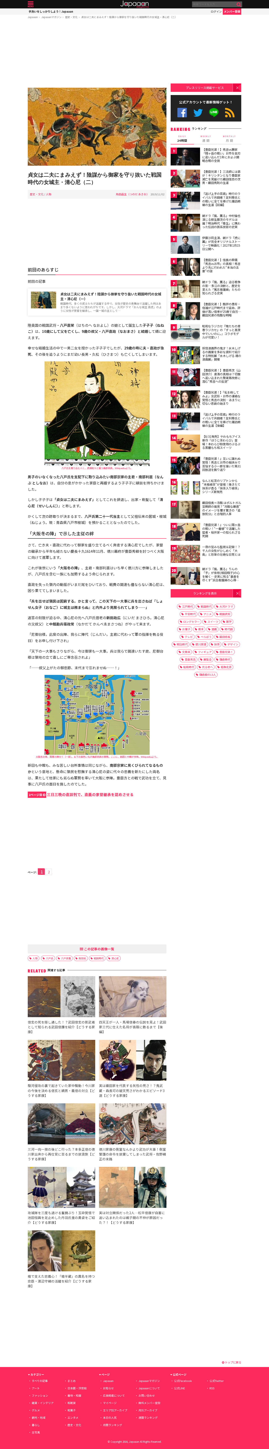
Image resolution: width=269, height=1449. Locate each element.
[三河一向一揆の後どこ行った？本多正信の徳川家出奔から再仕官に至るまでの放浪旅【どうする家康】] (61, 1124)
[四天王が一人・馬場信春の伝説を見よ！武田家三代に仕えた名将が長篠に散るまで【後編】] (132, 997)
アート (36, 1388)
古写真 (36, 1432)
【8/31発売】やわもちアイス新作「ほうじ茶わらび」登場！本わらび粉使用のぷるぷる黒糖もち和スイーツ (221, 442)
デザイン (232, 644)
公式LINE (214, 112)
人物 (48, 194)
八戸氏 (49, 958)
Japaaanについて (149, 1388)
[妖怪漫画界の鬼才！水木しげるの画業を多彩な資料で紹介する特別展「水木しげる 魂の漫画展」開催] (185, 355)
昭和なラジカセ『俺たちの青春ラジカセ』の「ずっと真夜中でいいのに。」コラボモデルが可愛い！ (221, 332)
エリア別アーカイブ (115, 1410)
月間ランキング (112, 1425)
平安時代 (190, 614)
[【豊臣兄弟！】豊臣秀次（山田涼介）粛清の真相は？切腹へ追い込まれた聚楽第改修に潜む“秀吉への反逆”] (185, 377)
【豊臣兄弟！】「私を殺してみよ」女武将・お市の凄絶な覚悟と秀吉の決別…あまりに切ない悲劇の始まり (221, 398)
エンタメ (72, 1418)
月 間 (229, 139)
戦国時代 (99, 958)
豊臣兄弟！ (226, 652)
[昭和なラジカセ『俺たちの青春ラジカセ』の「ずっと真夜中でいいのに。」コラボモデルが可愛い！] (185, 333)
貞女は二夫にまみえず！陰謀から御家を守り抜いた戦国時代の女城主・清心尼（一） (110, 296)
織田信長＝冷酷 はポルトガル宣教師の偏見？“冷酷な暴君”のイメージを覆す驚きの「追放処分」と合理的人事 (221, 508)
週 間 (205, 139)
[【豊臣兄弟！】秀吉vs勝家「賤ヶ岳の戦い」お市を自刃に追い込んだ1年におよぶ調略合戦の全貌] (185, 157)
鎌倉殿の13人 (207, 675)
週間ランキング (148, 1418)
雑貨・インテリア (43, 1403)
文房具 (186, 652)
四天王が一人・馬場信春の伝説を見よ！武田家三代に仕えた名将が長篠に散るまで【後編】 (132, 1027)
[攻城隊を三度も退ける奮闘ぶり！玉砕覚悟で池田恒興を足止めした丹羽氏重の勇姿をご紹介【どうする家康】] (61, 1188)
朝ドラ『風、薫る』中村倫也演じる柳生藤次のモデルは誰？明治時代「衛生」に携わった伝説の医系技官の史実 (221, 221)
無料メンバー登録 (149, 1403)
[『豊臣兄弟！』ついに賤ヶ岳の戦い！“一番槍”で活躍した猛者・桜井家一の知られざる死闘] (185, 532)
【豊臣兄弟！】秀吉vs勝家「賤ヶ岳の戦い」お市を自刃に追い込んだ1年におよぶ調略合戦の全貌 (221, 155)
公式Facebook (182, 112)
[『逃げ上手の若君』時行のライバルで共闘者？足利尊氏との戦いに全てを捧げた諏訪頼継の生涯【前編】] (185, 201)
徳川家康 (200, 644)
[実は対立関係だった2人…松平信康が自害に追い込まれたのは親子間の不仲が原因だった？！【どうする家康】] (132, 1188)
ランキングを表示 (205, 593)
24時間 (182, 139)
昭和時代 (188, 667)
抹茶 (217, 644)
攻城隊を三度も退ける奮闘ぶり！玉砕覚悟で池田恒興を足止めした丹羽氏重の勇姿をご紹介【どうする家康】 (61, 1217)
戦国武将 (224, 614)
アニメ (207, 614)
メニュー (30, 4)
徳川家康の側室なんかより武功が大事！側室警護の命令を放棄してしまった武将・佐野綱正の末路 (132, 1154)
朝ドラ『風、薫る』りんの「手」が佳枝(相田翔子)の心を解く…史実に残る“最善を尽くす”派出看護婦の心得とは (221, 576)
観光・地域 (38, 1418)
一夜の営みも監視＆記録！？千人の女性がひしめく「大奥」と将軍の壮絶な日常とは (221, 551)
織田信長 (224, 637)
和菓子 (71, 1410)
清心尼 (115, 958)
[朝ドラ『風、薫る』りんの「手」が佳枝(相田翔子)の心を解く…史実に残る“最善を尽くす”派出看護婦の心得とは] (185, 576)
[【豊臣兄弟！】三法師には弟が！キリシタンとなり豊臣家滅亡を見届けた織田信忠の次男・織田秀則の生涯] (185, 179)
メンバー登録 (232, 11)
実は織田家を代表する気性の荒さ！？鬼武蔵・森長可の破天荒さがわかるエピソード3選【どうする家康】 (132, 1090)
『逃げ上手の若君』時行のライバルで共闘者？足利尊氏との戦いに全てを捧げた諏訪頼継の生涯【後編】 (221, 420)
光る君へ (207, 667)
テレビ (189, 637)
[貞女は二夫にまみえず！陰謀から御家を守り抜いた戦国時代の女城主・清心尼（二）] (97, 127)
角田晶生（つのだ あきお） (132, 194)
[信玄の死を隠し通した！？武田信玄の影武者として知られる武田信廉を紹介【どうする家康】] (61, 997)
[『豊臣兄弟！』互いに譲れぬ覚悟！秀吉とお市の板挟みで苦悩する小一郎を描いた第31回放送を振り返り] (185, 466)
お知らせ (108, 1388)
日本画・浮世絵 (77, 1388)
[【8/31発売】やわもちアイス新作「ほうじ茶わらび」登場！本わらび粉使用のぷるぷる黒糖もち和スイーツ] (185, 444)
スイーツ (212, 622)
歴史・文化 (71, 17)
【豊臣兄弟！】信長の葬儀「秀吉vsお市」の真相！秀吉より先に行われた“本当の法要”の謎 (221, 265)
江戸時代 (187, 606)
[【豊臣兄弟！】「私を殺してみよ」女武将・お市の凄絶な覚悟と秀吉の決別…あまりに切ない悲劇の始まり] (185, 400)
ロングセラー (191, 622)
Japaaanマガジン (51, 17)
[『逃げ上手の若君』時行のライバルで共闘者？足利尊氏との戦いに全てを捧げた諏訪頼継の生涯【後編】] (185, 422)
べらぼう (206, 637)
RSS (229, 112)
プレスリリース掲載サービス (205, 87)
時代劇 (229, 629)
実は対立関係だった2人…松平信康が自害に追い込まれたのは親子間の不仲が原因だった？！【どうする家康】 (132, 1217)
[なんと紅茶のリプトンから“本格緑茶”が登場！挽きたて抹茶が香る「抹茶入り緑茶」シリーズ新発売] (185, 488)
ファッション (40, 1395)
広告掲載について (114, 1395)
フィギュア (205, 652)
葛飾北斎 (226, 667)
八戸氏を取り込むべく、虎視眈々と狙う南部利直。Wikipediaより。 (97, 468)
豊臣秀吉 (190, 659)
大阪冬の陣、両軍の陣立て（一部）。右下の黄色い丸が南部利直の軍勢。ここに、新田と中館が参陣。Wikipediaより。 (97, 756)
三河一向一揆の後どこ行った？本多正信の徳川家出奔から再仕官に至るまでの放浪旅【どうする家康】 (61, 1154)
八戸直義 (66, 958)
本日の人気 (110, 1418)
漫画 (214, 629)
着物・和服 (74, 1395)
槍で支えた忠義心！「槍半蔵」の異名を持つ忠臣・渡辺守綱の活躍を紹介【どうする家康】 (61, 1281)
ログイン (216, 11)
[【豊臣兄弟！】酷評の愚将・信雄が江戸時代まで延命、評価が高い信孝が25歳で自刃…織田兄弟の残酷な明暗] (185, 311)
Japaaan (134, 4)
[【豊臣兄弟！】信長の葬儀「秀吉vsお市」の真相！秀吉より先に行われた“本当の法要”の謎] (185, 267)
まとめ (71, 1381)
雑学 (229, 622)
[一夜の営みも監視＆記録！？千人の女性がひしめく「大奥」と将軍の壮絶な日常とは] (185, 554)
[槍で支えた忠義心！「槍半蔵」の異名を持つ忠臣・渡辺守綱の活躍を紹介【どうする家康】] (61, 1251)
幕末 (201, 629)
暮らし (36, 1425)
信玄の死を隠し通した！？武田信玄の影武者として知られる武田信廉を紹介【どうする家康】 (61, 1027)
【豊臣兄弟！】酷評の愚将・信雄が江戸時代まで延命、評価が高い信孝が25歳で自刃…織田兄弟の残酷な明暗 (221, 309)
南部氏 (82, 958)
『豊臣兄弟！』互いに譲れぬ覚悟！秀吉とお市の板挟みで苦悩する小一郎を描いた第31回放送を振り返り (221, 464)
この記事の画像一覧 (98, 949)
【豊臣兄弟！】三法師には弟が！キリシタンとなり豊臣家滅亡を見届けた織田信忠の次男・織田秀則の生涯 (221, 177)
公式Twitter (198, 112)
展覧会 (207, 659)
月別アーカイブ (147, 1410)
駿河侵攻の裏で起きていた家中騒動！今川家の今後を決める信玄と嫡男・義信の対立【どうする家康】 (61, 1090)
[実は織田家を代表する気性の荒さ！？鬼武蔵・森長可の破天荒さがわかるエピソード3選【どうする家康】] (132, 1061)
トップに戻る (232, 1362)
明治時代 (182, 644)
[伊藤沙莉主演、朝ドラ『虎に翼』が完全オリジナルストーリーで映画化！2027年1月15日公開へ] (185, 245)
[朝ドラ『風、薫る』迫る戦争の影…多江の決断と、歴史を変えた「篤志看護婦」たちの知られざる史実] (185, 289)
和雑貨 (71, 1403)
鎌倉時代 (224, 659)
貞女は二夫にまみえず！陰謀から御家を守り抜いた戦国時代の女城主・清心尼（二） (129, 17)
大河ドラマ (226, 606)
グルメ (36, 1410)
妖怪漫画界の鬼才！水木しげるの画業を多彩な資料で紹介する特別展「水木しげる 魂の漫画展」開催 (221, 354)
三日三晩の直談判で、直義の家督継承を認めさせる (81, 794)
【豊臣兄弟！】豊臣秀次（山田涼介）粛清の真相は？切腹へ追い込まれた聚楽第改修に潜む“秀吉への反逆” (221, 376)
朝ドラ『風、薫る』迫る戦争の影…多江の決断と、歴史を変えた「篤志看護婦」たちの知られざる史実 (221, 287)
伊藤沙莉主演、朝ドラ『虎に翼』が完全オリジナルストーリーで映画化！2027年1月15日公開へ (221, 243)
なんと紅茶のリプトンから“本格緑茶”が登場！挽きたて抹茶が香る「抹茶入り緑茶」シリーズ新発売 (221, 486)
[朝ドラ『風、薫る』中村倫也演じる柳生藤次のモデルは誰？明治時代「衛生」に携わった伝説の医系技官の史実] (185, 223)
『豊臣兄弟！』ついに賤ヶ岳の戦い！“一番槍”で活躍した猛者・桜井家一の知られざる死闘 (221, 530)
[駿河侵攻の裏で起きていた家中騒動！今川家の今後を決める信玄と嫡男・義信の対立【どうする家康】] (61, 1061)
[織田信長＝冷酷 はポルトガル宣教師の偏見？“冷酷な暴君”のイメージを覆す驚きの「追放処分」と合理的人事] (185, 510)
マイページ (110, 1403)
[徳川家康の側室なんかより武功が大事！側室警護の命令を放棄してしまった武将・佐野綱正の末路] (132, 1124)
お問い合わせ (146, 1395)
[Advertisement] (97, 54)
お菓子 (186, 629)
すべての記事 (40, 1381)
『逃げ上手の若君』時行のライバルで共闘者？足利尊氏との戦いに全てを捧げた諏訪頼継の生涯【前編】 (221, 199)
